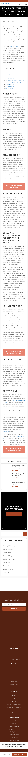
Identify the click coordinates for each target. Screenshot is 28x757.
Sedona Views (7, 566)
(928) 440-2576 (14, 1)
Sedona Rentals (7, 562)
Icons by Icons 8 (14, 687)
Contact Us (14, 710)
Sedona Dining (7, 552)
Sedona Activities (8, 549)
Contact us (6, 431)
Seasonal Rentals (14, 726)
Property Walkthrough (9, 546)
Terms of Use (19, 746)
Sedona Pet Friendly (9, 559)
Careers (14, 713)
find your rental (19, 754)
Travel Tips (6, 572)
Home (14, 695)
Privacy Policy (14, 681)
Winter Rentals (14, 740)
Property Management (14, 704)
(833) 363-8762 (24, 1)
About (14, 701)
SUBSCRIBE (14, 609)
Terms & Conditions (14, 679)
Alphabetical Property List (14, 707)
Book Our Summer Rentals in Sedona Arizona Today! (14, 449)
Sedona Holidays (8, 556)
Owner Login (14, 684)
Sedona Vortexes (8, 569)
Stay (14, 698)
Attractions (14, 721)
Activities (14, 723)
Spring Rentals (14, 732)
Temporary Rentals (14, 729)
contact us (6, 754)
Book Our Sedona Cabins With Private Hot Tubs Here (14, 352)
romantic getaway (15, 46)
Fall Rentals (14, 737)
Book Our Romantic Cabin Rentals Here (14, 186)
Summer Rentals (14, 734)
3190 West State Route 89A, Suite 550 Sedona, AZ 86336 (16, 654)
